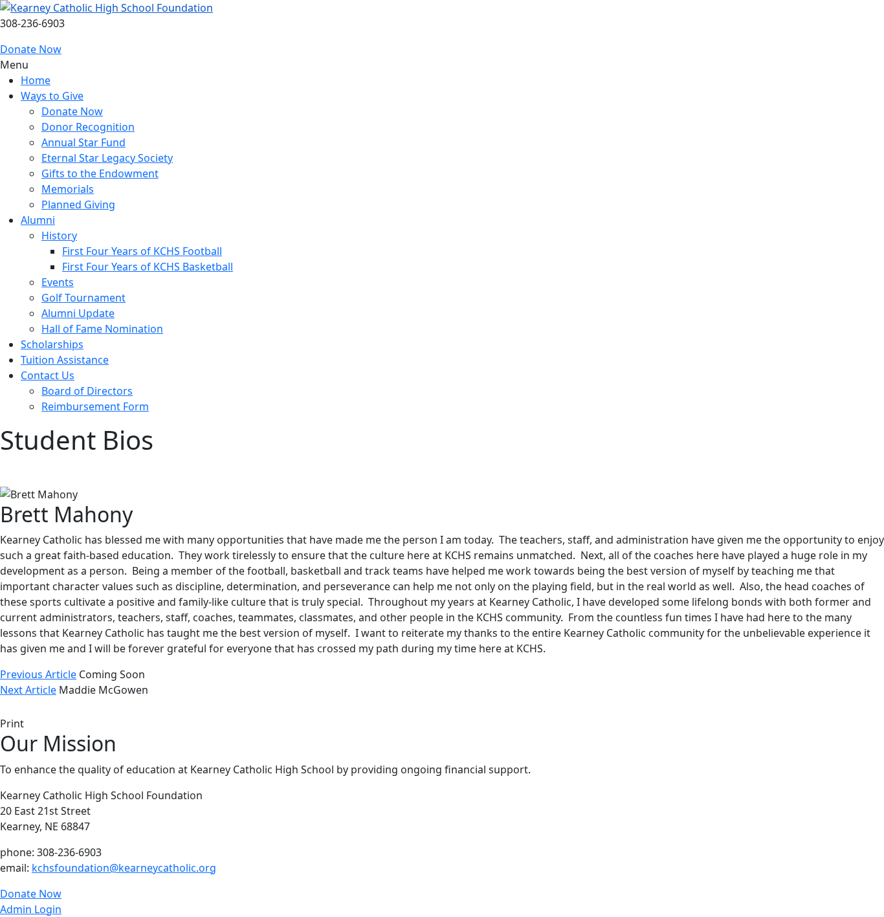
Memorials (67, 189)
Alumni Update (78, 313)
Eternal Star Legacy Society (107, 158)
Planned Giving (78, 204)
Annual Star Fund (83, 142)
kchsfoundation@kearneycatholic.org (124, 868)
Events (57, 282)
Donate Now (30, 49)
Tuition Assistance (65, 360)
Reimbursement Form (95, 406)
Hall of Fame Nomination (102, 329)
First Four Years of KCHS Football (142, 251)
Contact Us (47, 375)
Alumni (38, 220)
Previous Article (38, 674)
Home (35, 80)
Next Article (28, 690)
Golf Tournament (83, 298)
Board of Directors (87, 391)
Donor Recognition (88, 127)
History (59, 235)
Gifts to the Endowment (100, 173)
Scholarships (52, 344)
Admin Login (30, 909)
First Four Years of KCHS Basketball (147, 267)
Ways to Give (52, 96)
